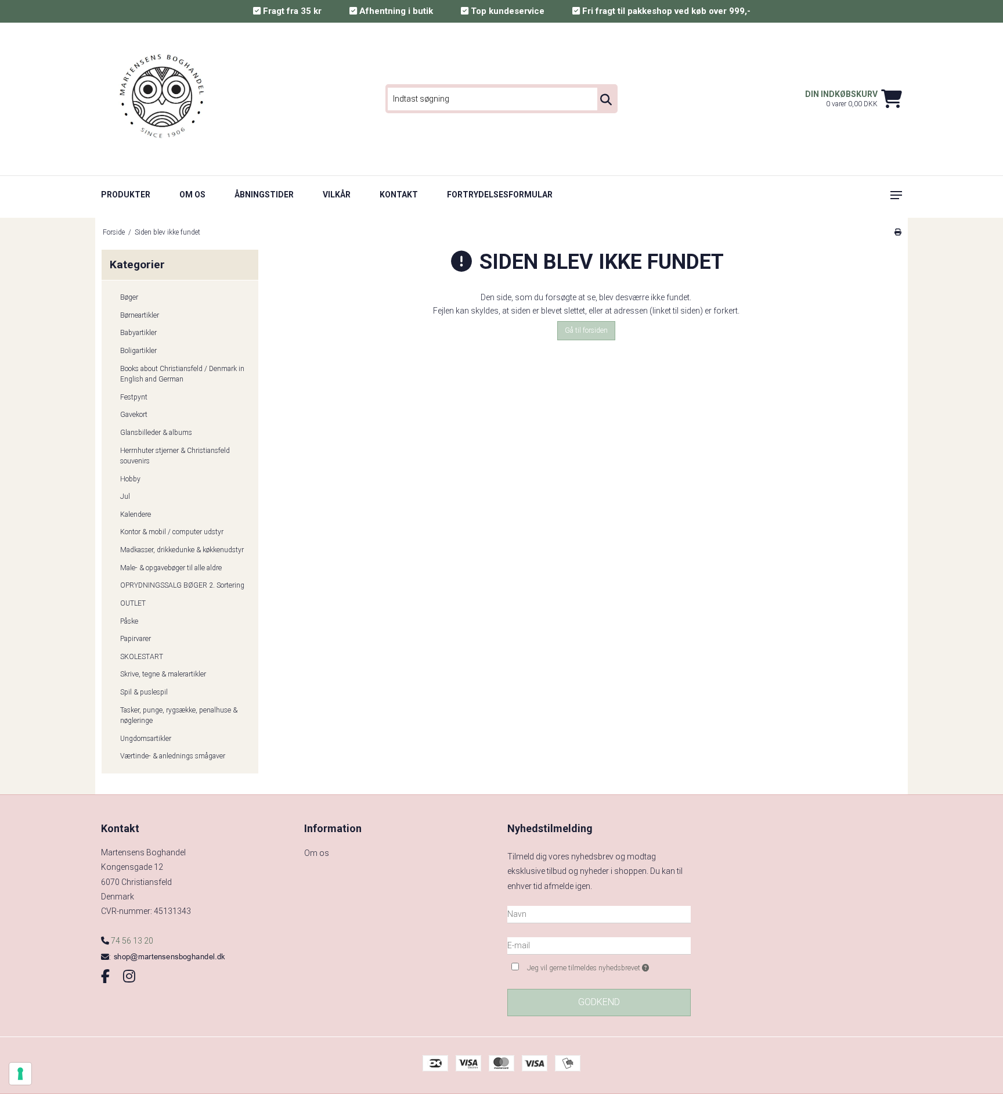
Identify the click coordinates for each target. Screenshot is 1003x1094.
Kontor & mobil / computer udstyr (171, 532)
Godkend (599, 1001)
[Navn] (599, 913)
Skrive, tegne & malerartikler (163, 674)
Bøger (129, 297)
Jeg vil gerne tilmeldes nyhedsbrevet (609, 965)
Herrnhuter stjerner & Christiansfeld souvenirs (175, 456)
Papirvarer (135, 639)
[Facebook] (105, 976)
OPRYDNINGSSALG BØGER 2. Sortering (182, 585)
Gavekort (133, 415)
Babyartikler (138, 333)
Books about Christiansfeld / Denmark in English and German (182, 374)
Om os (192, 194)
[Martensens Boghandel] (163, 99)
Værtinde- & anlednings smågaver (172, 756)
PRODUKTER (125, 194)
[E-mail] (599, 944)
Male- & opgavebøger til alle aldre (171, 568)
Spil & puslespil (144, 692)
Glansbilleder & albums (156, 433)
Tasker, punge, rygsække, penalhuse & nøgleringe (178, 715)
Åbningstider (264, 194)
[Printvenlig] (897, 232)
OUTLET (133, 603)
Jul (125, 496)
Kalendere (135, 514)
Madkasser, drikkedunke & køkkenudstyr (182, 550)
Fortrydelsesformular (500, 194)
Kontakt (399, 194)
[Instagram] (129, 976)
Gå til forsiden (586, 330)
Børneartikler (139, 315)
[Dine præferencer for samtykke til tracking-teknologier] (20, 1074)
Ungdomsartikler (145, 739)
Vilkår (337, 194)
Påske (129, 621)
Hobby (130, 479)
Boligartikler (138, 351)
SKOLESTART (141, 657)
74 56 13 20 (131, 940)
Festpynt (133, 397)
